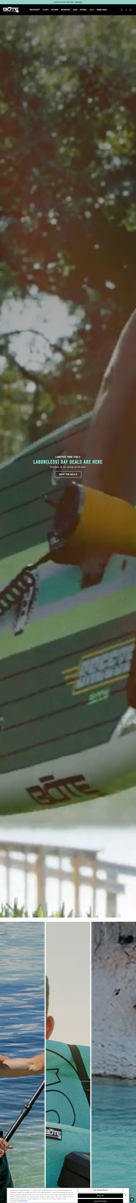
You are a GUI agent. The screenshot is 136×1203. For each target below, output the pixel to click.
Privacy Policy (22, 1201)
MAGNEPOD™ (66, 9)
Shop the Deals (68, 474)
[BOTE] (11, 10)
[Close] (125, 1195)
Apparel (83, 9)
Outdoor (54, 9)
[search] (121, 10)
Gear (75, 9)
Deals (92, 9)
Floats (46, 9)
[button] (126, 10)
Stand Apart (102, 9)
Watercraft (35, 9)
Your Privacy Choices (100, 1190)
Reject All (100, 1195)
